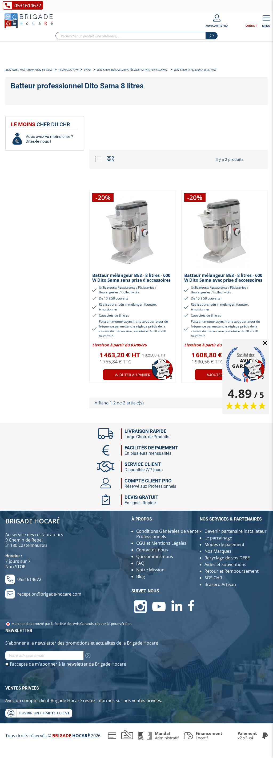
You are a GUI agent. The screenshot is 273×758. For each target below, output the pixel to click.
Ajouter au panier (132, 375)
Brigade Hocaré (32, 521)
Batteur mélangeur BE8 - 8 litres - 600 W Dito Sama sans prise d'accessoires (131, 277)
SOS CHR (213, 578)
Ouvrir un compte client (44, 712)
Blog (140, 576)
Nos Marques (217, 551)
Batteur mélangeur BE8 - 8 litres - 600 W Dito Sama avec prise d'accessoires (223, 277)
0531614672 (27, 5)
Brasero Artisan (220, 584)
